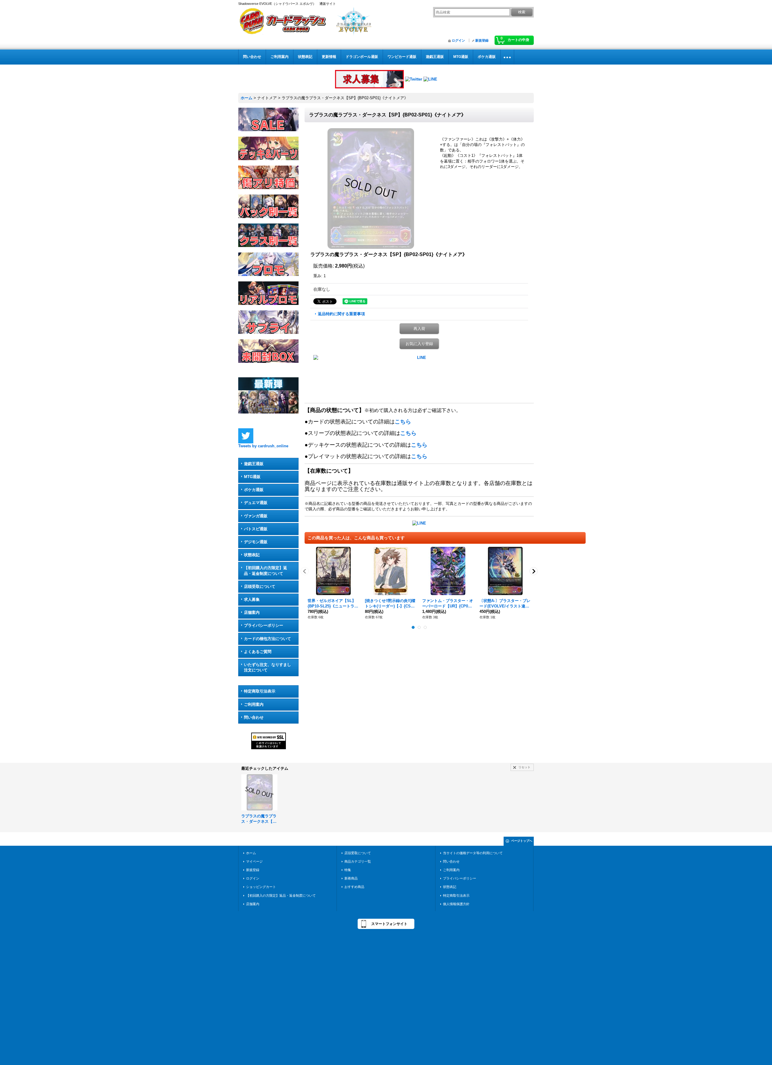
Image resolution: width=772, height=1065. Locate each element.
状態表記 (252, 555)
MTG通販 (252, 476)
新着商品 (351, 878)
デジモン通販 (255, 542)
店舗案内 (252, 612)
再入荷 (419, 328)
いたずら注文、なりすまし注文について (267, 667)
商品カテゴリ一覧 (357, 861)
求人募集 (252, 599)
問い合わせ (254, 717)
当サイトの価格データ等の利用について (473, 853)
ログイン (458, 40)
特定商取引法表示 (259, 691)
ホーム (251, 853)
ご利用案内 (254, 704)
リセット (524, 767)
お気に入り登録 (419, 343)
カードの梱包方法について (267, 638)
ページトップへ (521, 840)
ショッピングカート (261, 887)
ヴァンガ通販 (255, 516)
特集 (347, 870)
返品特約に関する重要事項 (341, 314)
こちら (403, 422)
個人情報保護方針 (456, 904)
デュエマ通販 (255, 502)
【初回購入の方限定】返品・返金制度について (265, 570)
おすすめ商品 (354, 887)
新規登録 (482, 40)
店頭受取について (259, 586)
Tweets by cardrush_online (263, 446)
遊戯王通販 (254, 463)
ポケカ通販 (254, 489)
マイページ (254, 861)
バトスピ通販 (255, 529)
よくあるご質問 (257, 651)
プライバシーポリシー (263, 625)
